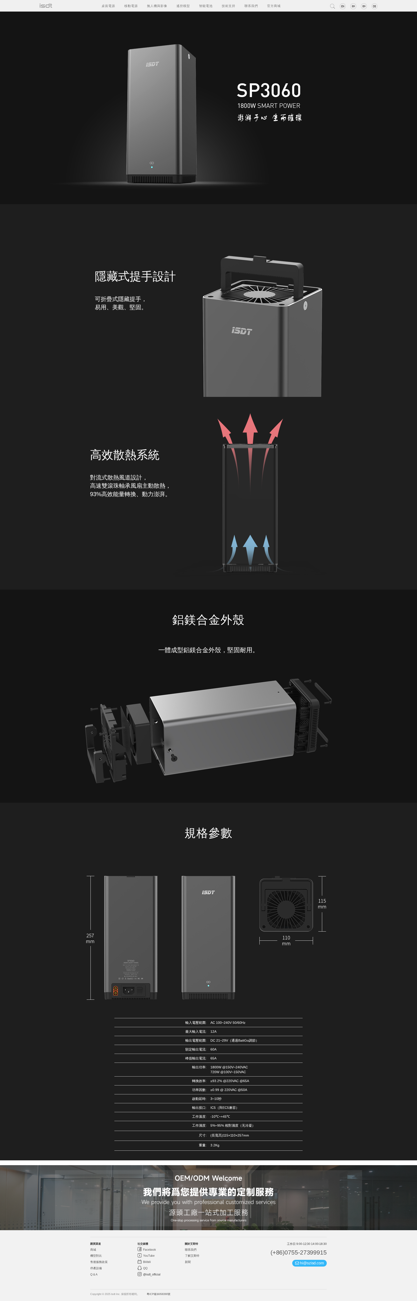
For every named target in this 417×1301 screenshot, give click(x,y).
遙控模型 (183, 6)
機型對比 (96, 1255)
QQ (144, 1268)
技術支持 (228, 6)
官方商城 (274, 6)
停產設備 (96, 1268)
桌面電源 (108, 6)
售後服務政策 (98, 1262)
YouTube (148, 1255)
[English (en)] (342, 6)
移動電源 (131, 6)
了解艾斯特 (192, 1255)
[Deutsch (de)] (374, 6)
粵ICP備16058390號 (158, 1294)
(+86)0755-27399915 (299, 1252)
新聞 (188, 1262)
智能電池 (206, 6)
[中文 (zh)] (353, 6)
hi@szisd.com (311, 1263)
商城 (93, 1249)
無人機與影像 (157, 6)
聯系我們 (251, 6)
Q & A (93, 1274)
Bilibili (146, 1262)
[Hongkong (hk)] (364, 6)
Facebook (149, 1249)
